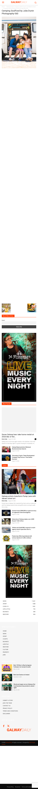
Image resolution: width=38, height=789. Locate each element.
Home (3, 6)
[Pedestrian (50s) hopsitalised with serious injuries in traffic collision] (6, 538)
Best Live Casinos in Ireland (21, 674)
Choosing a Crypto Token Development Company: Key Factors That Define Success (23, 457)
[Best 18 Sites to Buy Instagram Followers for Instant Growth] (7, 668)
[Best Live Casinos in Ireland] (7, 677)
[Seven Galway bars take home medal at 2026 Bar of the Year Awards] (19, 419)
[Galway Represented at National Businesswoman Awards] (6, 449)
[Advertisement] (19, 88)
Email (3, 320)
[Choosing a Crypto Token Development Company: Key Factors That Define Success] (6, 458)
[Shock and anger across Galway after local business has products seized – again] (7, 687)
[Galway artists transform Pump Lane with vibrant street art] (19, 481)
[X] (8, 726)
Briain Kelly (4, 439)
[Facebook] (4, 726)
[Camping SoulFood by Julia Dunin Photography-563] (19, 68)
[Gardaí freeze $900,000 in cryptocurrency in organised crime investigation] (6, 513)
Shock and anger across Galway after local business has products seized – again (24, 686)
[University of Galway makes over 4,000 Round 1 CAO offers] (6, 521)
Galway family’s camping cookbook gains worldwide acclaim (21, 6)
